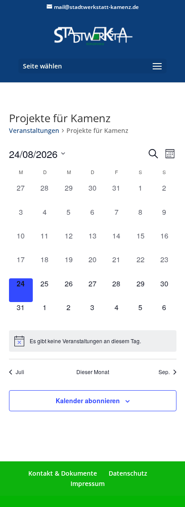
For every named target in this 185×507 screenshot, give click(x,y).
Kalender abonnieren (88, 400)
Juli (20, 371)
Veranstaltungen (34, 130)
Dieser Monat (92, 371)
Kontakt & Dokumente (62, 473)
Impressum (87, 483)
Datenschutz (128, 473)
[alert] (92, 341)
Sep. (164, 371)
